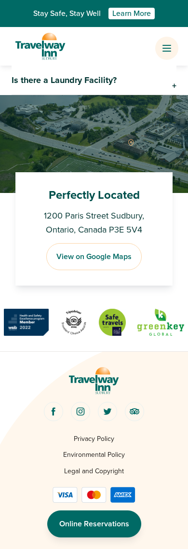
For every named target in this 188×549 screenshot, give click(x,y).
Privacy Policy (94, 439)
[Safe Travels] (112, 322)
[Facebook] (53, 411)
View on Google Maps (94, 256)
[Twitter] (107, 411)
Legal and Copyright (94, 471)
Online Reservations (94, 524)
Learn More (131, 13)
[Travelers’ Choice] (73, 322)
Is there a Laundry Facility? (64, 80)
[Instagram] (80, 411)
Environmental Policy (94, 455)
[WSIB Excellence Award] (26, 322)
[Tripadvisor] (134, 411)
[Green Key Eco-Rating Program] (160, 322)
